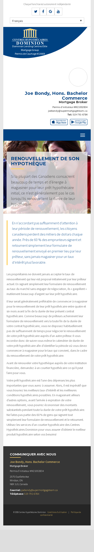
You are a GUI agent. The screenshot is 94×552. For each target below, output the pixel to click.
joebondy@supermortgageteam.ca (67, 110)
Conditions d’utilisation (57, 512)
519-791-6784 (80, 114)
